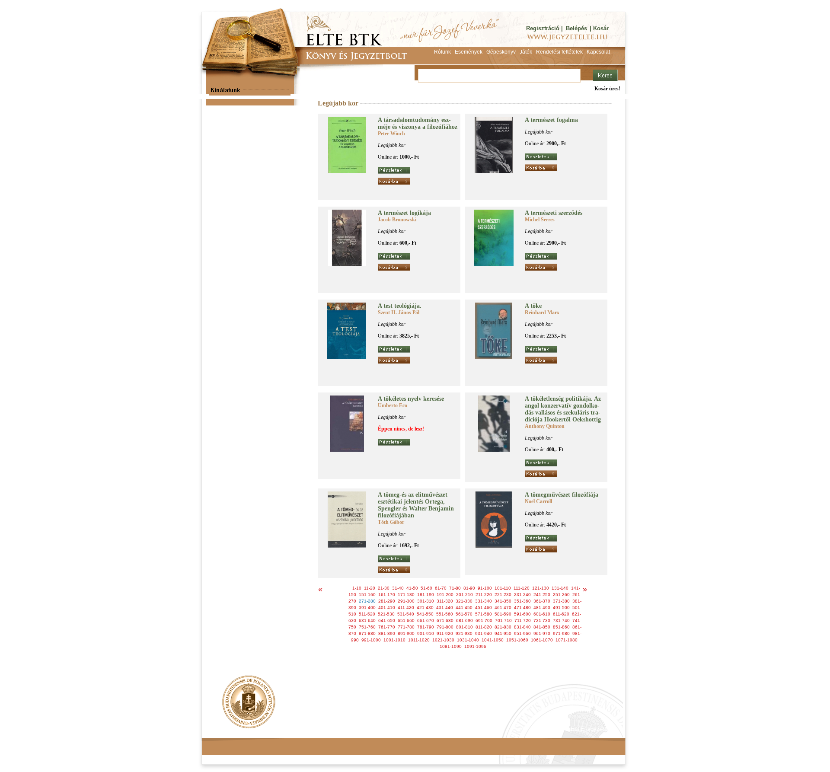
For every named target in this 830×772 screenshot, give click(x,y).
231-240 (522, 594)
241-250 (541, 594)
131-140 (560, 588)
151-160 (367, 594)
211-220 (484, 594)
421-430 (425, 607)
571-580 (483, 614)
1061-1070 (542, 640)
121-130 (540, 588)
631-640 (367, 620)
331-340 (483, 601)
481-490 (541, 607)
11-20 (369, 588)
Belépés (576, 28)
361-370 (541, 601)
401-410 (386, 607)
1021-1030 (443, 640)
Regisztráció (542, 28)
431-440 (444, 607)
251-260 (561, 594)
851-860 (561, 627)
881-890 (386, 633)
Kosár (601, 28)
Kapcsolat (329, 729)
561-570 (464, 614)
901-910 (425, 633)
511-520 (367, 614)
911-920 (445, 633)
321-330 (464, 601)
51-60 (426, 588)
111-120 (522, 588)
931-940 (483, 633)
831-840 (522, 627)
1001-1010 (394, 640)
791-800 (445, 627)
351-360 (522, 601)
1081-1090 (451, 646)
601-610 (541, 614)
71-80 (455, 588)
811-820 (484, 627)
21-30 (383, 588)
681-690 (464, 620)
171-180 (406, 594)
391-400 (367, 607)
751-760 (367, 627)
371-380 (561, 601)
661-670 (425, 620)
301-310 (425, 601)
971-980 (561, 633)
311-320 (445, 601)
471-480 (522, 607)
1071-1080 (566, 640)
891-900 (406, 633)
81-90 (469, 588)
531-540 (405, 614)
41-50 (412, 588)
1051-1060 (517, 640)
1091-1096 (475, 646)
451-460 (483, 607)
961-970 (541, 633)
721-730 (541, 620)
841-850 (541, 627)
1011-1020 (419, 640)
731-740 (561, 620)
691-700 (484, 620)
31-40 (398, 588)
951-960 (522, 633)
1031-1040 (468, 640)
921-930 (464, 633)
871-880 (367, 633)
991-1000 (371, 640)
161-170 (386, 594)
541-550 (425, 614)
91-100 (485, 588)
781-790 (425, 627)
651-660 (406, 620)
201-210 (464, 594)
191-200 (445, 594)
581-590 (503, 614)
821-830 (503, 627)
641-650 (386, 620)
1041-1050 (493, 640)
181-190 (425, 594)
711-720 (522, 620)
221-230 (503, 594)
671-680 (445, 620)
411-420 (406, 607)
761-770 (386, 627)
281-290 (386, 601)
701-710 (503, 620)
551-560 (444, 614)
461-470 (503, 607)
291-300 (406, 601)
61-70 (441, 588)
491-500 (561, 607)
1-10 (356, 588)
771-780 (406, 627)
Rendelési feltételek (238, 729)
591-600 (522, 614)
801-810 (464, 627)
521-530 (386, 614)
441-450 (464, 607)
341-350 (503, 601)
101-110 (503, 588)
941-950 (503, 633)
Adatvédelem (289, 729)
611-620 (561, 614)
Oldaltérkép (366, 729)
